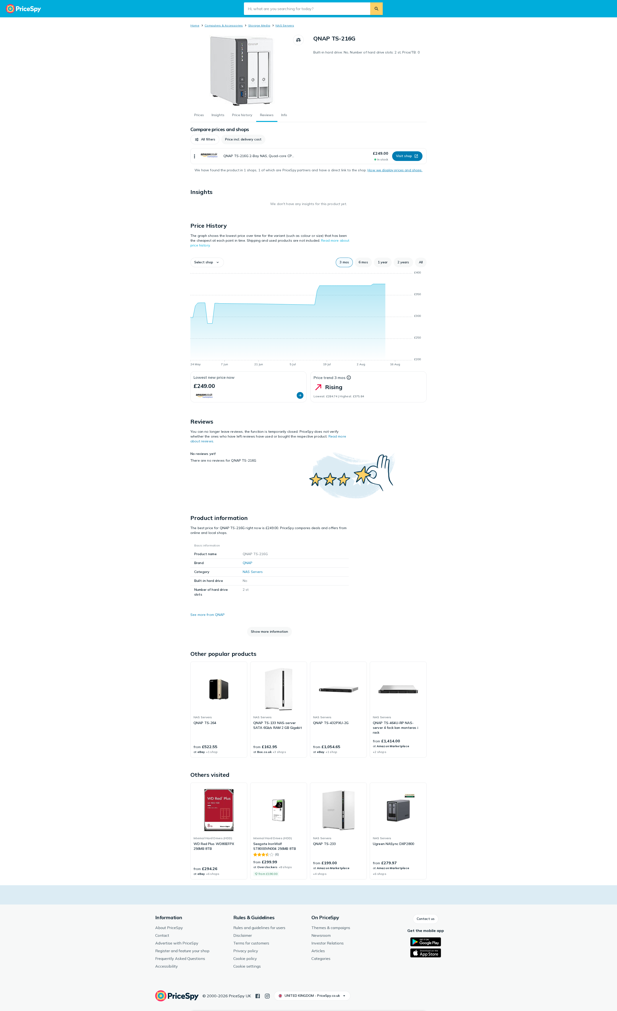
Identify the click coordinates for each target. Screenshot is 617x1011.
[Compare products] (298, 40)
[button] (204, 139)
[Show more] (194, 156)
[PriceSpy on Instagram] (267, 995)
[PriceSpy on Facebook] (258, 995)
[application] (308, 319)
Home (194, 25)
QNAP (248, 563)
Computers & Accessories (224, 25)
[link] (218, 710)
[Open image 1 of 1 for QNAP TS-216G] (241, 71)
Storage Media (259, 25)
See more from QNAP (207, 614)
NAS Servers (284, 25)
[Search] (376, 8)
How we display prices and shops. (395, 170)
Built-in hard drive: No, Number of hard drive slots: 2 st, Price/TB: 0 (366, 52)
